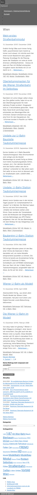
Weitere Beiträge (8, 417)
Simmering (19, 462)
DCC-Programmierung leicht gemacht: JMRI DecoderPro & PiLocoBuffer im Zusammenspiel (18, 392)
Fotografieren (15, 447)
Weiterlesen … (18, 70)
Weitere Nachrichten (9, 419)
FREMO (24, 447)
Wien (27, 76)
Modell (5, 455)
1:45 (4, 434)
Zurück (6, 359)
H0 (8, 76)
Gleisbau (13, 451)
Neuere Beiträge (9, 357)
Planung (14, 459)
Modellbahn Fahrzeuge (11, 306)
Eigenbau (6, 444)
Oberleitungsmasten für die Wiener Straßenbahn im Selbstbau (17, 85)
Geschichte (6, 451)
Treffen (6, 470)
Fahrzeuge (30, 444)
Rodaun (25, 459)
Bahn (23, 434)
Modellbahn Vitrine (26, 74)
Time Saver (29, 466)
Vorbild (25, 470)
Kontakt (7, 14)
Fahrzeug (27, 306)
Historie (24, 451)
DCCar (6, 441)
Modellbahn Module (10, 74)
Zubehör (21, 128)
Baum (28, 434)
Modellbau (26, 455)
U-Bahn (9, 309)
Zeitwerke (11, 474)
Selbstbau (8, 462)
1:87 (4, 76)
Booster (16, 438)
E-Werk (16, 441)
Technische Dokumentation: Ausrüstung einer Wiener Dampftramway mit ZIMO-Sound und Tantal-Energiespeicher (17, 398)
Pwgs (18, 459)
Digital (11, 441)
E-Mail (5, 369)
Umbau (18, 470)
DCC (28, 438)
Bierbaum (8, 437)
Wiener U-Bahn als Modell (18, 283)
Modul (12, 76)
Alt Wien (16, 434)
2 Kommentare (8, 131)
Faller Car (7, 447)
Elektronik (13, 444)
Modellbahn (14, 455)
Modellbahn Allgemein (11, 126)
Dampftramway (22, 438)
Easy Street (23, 441)
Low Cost (29, 451)
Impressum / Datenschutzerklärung (17, 11)
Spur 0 (24, 462)
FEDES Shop (11, 482)
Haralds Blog (11, 490)
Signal (14, 462)
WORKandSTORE (12, 484)
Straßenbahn (20, 76)
